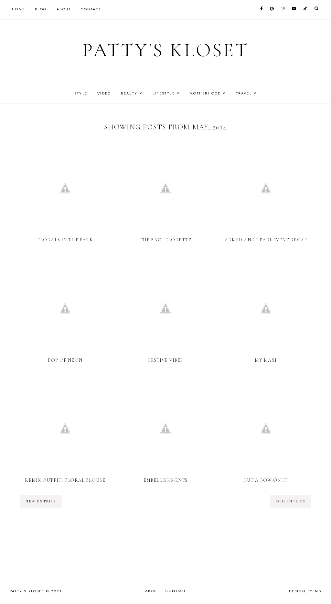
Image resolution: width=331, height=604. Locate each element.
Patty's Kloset (165, 50)
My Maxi (266, 360)
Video (104, 93)
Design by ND (305, 591)
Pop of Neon (65, 360)
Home (18, 9)
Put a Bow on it (266, 480)
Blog (41, 9)
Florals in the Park (65, 240)
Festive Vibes (165, 360)
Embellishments (166, 480)
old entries (290, 501)
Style (80, 93)
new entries (41, 501)
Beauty (129, 93)
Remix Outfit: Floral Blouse (65, 480)
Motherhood (205, 93)
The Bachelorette (165, 240)
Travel (244, 93)
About (64, 9)
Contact (91, 9)
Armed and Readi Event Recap (266, 240)
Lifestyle (164, 93)
